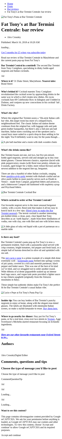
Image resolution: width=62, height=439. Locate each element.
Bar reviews (13, 9)
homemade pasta (25, 260)
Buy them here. (50, 308)
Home (10, 3)
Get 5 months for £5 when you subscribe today (23, 52)
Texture (51, 319)
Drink (10, 6)
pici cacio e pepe (13, 258)
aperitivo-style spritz (15, 176)
